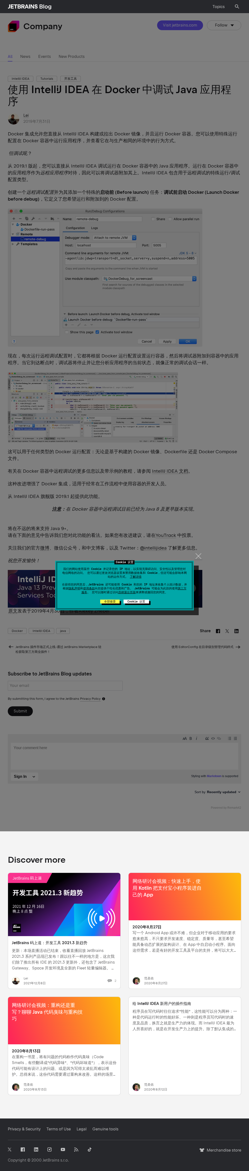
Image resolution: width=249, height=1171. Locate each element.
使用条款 (89, 588)
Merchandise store (222, 1152)
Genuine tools (105, 1129)
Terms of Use (58, 1129)
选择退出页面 (127, 592)
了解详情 (136, 577)
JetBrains (51, 1160)
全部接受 (110, 601)
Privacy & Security (24, 1129)
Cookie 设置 (136, 601)
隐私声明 (74, 588)
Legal (82, 1129)
